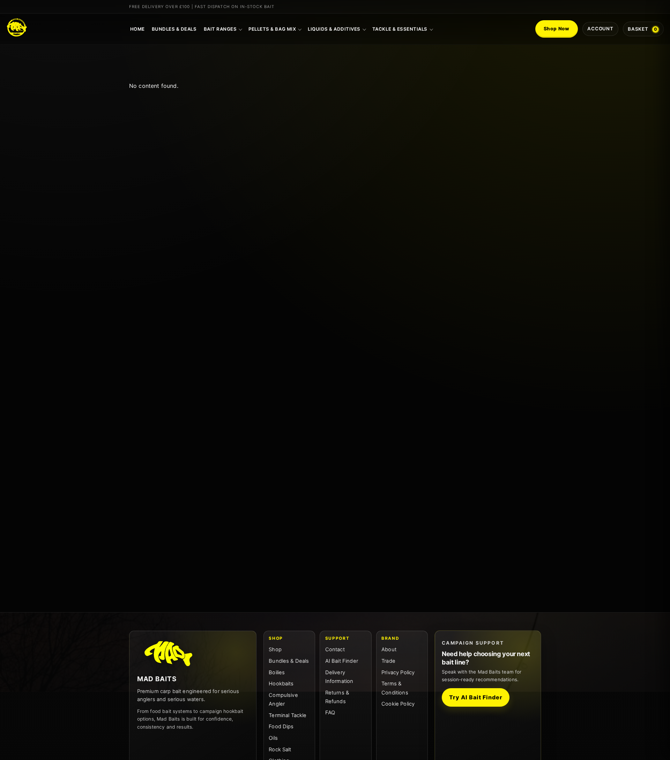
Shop (275, 649)
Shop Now (557, 28)
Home (137, 28)
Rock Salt (280, 749)
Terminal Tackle (287, 715)
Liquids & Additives (334, 28)
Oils (273, 738)
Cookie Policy (398, 704)
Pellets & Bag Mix (272, 28)
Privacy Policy (398, 672)
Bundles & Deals (174, 28)
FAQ (330, 712)
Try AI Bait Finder (475, 697)
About (388, 649)
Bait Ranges (220, 28)
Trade (388, 661)
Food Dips (281, 726)
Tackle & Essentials (399, 28)
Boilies (277, 672)
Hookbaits (281, 684)
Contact (335, 649)
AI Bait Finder (341, 661)
